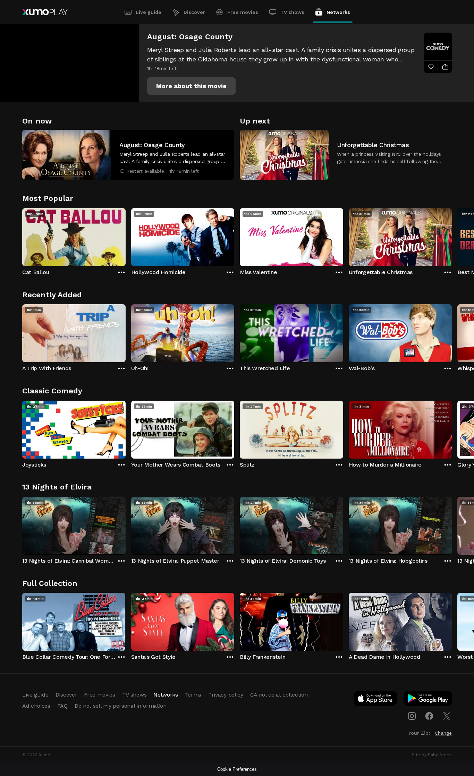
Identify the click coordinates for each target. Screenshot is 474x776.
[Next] (451, 235)
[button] (191, 86)
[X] (446, 716)
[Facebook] (429, 716)
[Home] (45, 12)
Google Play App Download (428, 699)
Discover (194, 12)
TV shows (292, 12)
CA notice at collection (279, 694)
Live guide (148, 12)
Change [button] (443, 733)
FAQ (62, 705)
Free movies (242, 12)
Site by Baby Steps (432, 754)
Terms (193, 694)
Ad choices (36, 705)
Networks (338, 12)
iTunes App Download (375, 699)
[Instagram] (412, 716)
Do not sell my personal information (121, 705)
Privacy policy (225, 694)
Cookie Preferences (237, 769)
